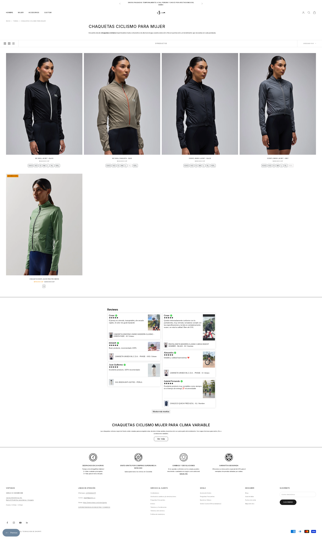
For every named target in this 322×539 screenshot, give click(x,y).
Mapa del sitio (249, 504)
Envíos (152, 504)
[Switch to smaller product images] (9, 43)
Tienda (15, 21)
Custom (48, 12)
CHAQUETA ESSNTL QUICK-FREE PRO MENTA (44, 279)
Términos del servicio (157, 511)
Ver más (161, 439)
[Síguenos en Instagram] (14, 522)
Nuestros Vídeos (205, 500)
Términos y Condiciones (158, 507)
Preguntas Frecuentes (157, 500)
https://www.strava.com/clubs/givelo (95, 502)
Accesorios (34, 12)
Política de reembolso (157, 514)
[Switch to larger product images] (5, 43)
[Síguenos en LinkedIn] (27, 522)
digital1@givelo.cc (89, 498)
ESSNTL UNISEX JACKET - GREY (277, 158)
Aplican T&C (184, 474)
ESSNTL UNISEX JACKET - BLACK (200, 158)
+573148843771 (91, 493)
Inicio (8, 21)
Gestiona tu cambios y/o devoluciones (163, 496)
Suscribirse (288, 502)
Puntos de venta (250, 500)
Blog (246, 493)
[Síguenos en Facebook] (7, 522)
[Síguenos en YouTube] (20, 522)
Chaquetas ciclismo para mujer (33, 21)
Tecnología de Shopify (31, 531)
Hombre (9, 12)
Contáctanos (154, 493)
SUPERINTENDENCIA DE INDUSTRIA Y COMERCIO (94, 507)
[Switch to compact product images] (13, 43)
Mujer (21, 12)
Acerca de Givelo (205, 493)
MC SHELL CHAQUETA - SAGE (122, 158)
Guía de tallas (249, 496)
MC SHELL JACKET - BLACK (44, 158)
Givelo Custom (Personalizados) (210, 504)
